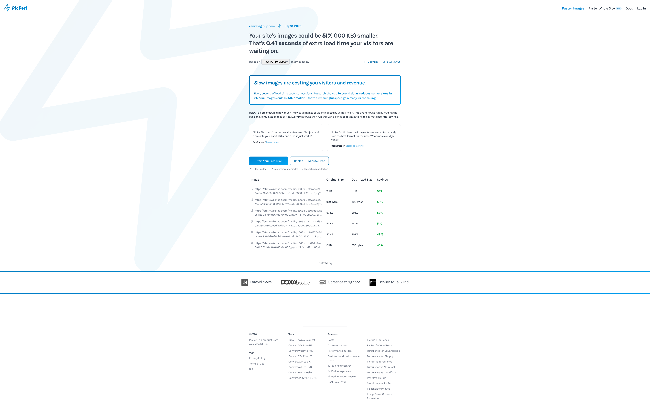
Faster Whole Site (605, 8)
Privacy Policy (257, 358)
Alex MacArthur (258, 344)
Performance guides (339, 350)
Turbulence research (340, 365)
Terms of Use (256, 363)
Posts (331, 340)
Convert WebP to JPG (300, 356)
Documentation (337, 345)
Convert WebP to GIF (300, 345)
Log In (641, 8)
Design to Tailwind (354, 145)
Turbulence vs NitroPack (381, 367)
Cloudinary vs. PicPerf (379, 383)
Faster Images (573, 8)
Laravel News (272, 142)
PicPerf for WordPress (379, 345)
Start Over (393, 61)
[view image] (252, 189)
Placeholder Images (378, 388)
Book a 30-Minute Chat (309, 161)
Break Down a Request (301, 340)
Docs (629, 8)
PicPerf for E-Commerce (342, 376)
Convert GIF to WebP (300, 372)
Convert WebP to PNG (300, 350)
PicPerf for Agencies (339, 371)
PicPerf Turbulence (378, 340)
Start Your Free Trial (268, 161)
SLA (251, 369)
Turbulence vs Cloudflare (381, 372)
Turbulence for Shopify (380, 356)
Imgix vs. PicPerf (376, 377)
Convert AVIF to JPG (299, 361)
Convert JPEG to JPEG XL (302, 377)
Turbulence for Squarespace (383, 350)
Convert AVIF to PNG (300, 367)
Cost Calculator (337, 381)
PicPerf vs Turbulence (379, 361)
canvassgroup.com (262, 26)
